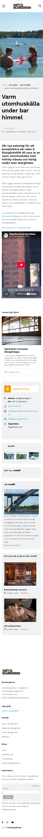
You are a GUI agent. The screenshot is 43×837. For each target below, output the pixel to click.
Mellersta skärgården (11, 728)
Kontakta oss (7, 754)
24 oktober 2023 (13, 372)
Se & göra (13, 85)
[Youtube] (12, 822)
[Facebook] (2, 822)
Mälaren (5, 737)
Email (5, 788)
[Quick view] (33, 342)
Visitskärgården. (14, 827)
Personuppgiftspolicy (11, 763)
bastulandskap (12, 216)
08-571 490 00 (14, 406)
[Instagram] (7, 822)
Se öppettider (8, 213)
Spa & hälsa (25, 85)
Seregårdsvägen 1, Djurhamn (17, 593)
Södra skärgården (10, 732)
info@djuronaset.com (17, 419)
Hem (4, 85)
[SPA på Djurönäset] (20, 610)
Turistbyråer (7, 759)
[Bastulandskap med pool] (20, 574)
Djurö (18, 545)
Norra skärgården (10, 724)
